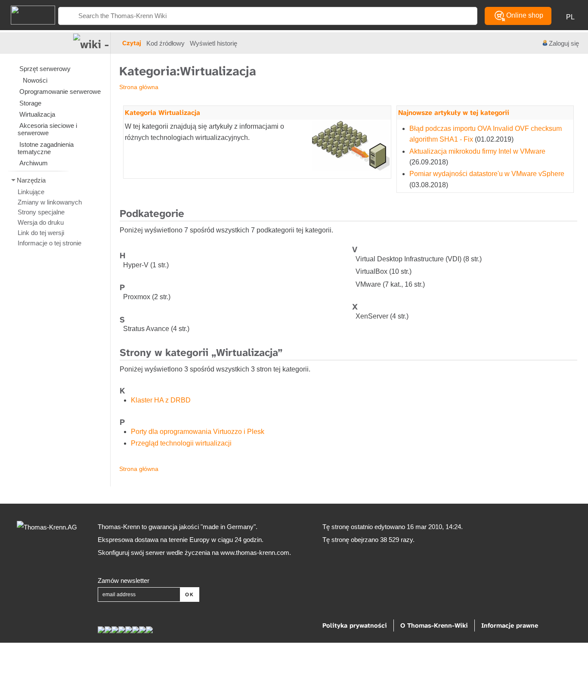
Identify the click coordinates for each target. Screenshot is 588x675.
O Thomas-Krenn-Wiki (434, 625)
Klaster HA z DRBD (161, 400)
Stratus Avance (146, 328)
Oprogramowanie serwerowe (60, 91)
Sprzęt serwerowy (45, 68)
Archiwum (33, 163)
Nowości (35, 80)
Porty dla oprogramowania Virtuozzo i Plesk (197, 431)
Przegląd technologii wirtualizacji (181, 443)
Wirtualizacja (37, 114)
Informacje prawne (509, 625)
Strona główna (138, 87)
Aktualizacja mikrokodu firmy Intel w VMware (477, 151)
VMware (368, 284)
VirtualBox (371, 271)
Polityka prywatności (354, 625)
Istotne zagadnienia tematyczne (46, 148)
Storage (30, 103)
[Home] (27, 14)
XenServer (372, 316)
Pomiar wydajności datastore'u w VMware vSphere (486, 173)
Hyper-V (136, 265)
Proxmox (136, 296)
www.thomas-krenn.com (254, 552)
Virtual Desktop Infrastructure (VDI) (408, 259)
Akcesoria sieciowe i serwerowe (47, 129)
